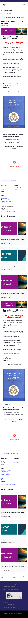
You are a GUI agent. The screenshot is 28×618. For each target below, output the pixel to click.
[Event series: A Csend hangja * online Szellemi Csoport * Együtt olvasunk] (9, 243)
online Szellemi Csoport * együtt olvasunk (6, 197)
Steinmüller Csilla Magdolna (17, 188)
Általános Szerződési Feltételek (10, 589)
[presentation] (13, 228)
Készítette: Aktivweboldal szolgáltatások (12, 613)
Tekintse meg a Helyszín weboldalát (8, 211)
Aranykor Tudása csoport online (8, 266)
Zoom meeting (4, 205)
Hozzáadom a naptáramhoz (10, 180)
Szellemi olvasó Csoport (6, 201)
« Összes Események (6, 10)
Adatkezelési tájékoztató (9, 586)
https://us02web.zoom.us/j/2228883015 (12, 80)
